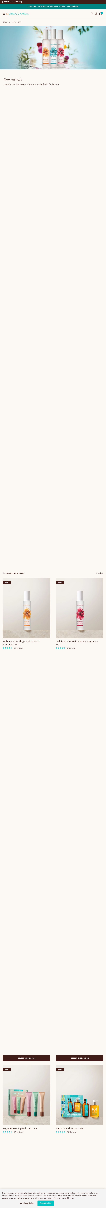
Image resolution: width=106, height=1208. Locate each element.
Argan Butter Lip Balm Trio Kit (20, 1128)
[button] (4, 13)
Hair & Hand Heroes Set (69, 1128)
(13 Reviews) (18, 648)
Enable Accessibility (12, 2)
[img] (3, 648)
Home (5, 22)
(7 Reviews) (71, 648)
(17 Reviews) (18, 1132)
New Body (16, 22)
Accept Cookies (45, 1203)
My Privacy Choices (27, 1203)
